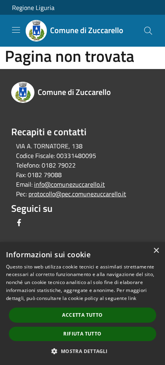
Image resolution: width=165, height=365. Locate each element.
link (132, 298)
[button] (82, 351)
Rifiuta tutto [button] (82, 333)
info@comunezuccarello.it (69, 184)
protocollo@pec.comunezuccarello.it (77, 194)
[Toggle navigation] (16, 30)
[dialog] (82, 303)
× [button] (156, 251)
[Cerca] (148, 31)
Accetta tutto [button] (82, 315)
